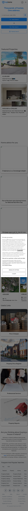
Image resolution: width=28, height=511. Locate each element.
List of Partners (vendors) (7, 265)
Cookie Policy (20, 250)
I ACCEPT (14, 273)
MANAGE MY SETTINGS (14, 270)
